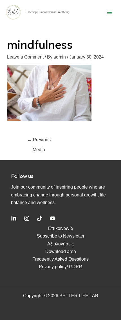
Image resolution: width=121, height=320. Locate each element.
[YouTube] (52, 218)
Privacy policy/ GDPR (60, 266)
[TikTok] (39, 218)
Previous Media (39, 141)
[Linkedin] (14, 218)
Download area (60, 251)
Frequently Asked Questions (60, 259)
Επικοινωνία (60, 228)
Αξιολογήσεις (60, 243)
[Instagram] (27, 218)
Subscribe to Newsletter (60, 236)
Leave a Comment (25, 57)
